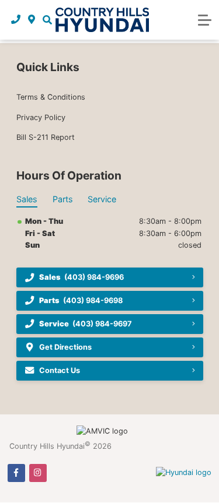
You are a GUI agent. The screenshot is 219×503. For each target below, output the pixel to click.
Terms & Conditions (50, 97)
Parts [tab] (63, 199)
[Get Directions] (32, 20)
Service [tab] (102, 199)
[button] (47, 20)
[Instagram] (38, 472)
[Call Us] (16, 20)
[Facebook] (16, 472)
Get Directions (65, 347)
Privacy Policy (40, 117)
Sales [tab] (26, 199)
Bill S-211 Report (45, 137)
